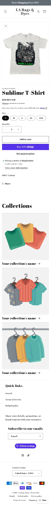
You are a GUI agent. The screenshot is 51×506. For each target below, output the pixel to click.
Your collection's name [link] (19, 264)
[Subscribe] (40, 436)
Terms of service (19, 500)
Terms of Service (13, 399)
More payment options (25, 153)
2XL (41, 118)
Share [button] (7, 183)
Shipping (5, 103)
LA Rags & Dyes (24, 493)
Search (8, 393)
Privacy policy (36, 496)
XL (31, 118)
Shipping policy (35, 500)
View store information (16, 167)
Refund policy (11, 405)
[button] (5, 12)
